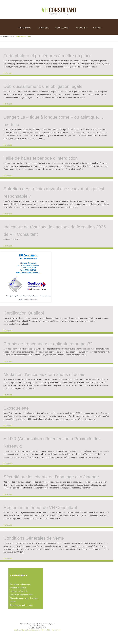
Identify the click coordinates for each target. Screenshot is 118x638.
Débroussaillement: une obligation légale (43, 86)
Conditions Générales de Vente (34, 538)
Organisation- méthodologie (21, 605)
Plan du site (56, 630)
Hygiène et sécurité (18, 588)
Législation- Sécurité (18, 591)
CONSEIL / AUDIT (62, 28)
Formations (43, 28)
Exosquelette (16, 408)
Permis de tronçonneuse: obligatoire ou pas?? (48, 343)
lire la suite (8, 73)
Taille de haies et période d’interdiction (41, 158)
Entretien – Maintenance (20, 584)
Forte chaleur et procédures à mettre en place (48, 55)
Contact (97, 28)
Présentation (24, 28)
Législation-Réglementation (21, 595)
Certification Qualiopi (24, 313)
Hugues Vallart (23, 36)
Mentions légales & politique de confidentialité (32, 630)
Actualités (81, 28)
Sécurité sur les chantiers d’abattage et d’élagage (51, 476)
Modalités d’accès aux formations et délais (44, 374)
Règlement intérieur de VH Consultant (40, 507)
